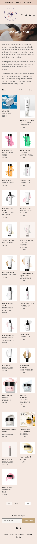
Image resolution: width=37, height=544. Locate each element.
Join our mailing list (18, 516)
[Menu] (34, 14)
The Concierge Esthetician (16, 534)
